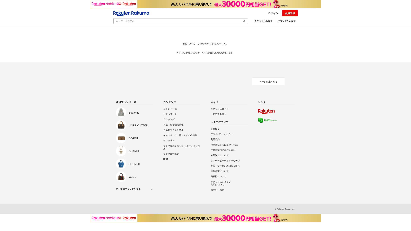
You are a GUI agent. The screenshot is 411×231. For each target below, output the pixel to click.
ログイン (273, 13)
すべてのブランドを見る (128, 188)
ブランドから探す (287, 21)
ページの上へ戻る (268, 81)
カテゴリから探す (263, 21)
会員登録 (290, 13)
